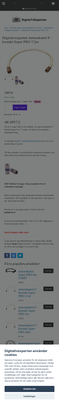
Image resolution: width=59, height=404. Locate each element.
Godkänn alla (29, 389)
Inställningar (29, 396)
